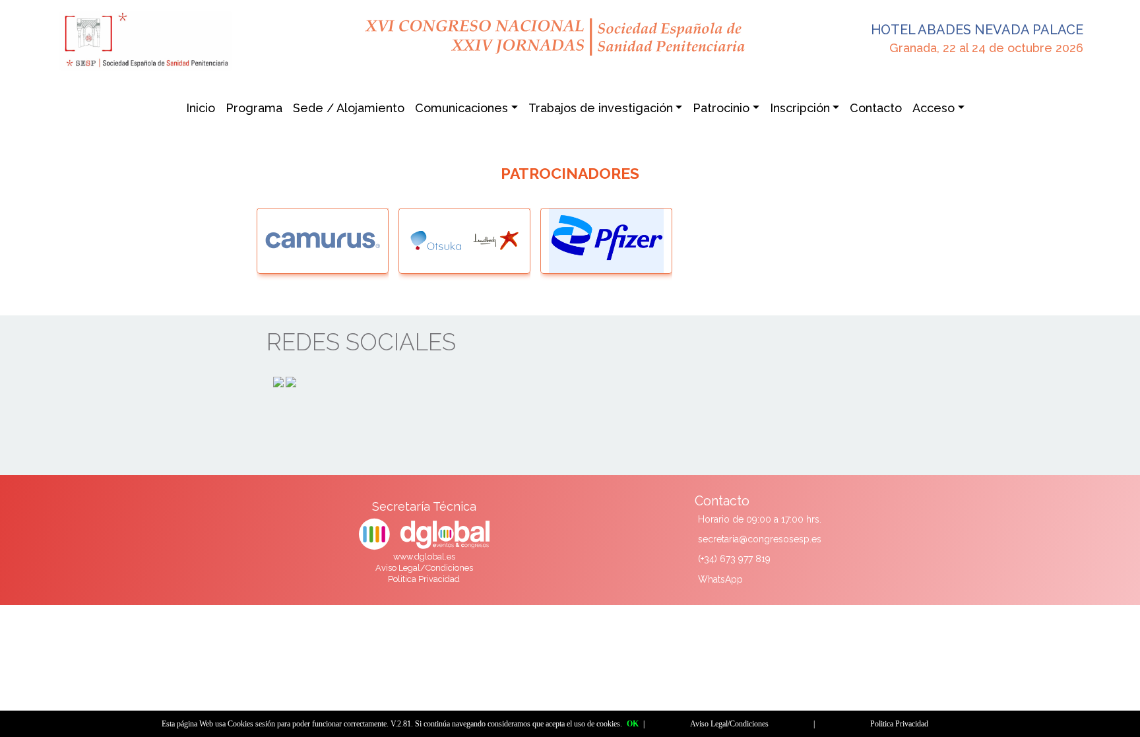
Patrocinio (721, 108)
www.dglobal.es (424, 556)
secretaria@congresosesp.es (759, 539)
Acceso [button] (933, 108)
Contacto (876, 108)
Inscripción (800, 108)
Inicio (200, 108)
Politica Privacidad (424, 579)
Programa (254, 108)
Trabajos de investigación (600, 108)
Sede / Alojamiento (348, 108)
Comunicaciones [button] (461, 108)
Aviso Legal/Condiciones (424, 568)
